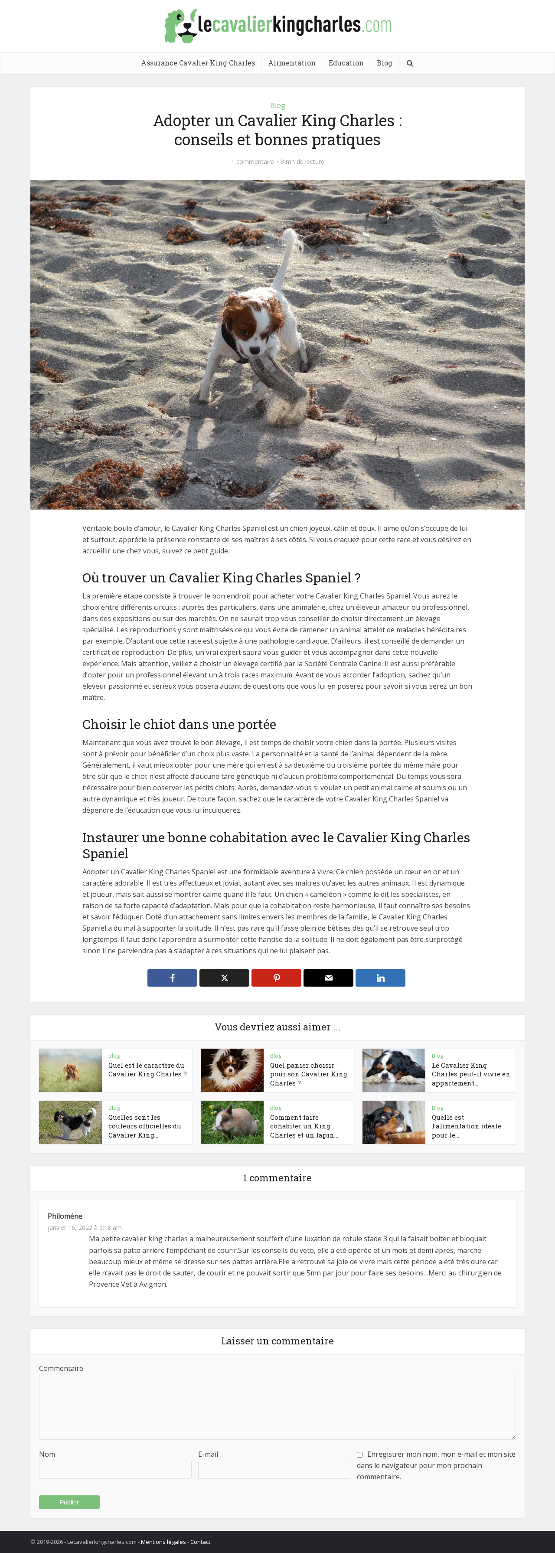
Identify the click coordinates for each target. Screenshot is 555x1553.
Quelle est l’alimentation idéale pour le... (466, 1126)
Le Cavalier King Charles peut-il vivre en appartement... (471, 1074)
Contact (200, 1542)
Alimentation (292, 62)
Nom (47, 1454)
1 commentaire (252, 162)
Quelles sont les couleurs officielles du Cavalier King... (144, 1126)
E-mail (208, 1454)
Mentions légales (163, 1542)
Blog (384, 62)
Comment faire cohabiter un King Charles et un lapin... (304, 1126)
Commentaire (61, 1368)
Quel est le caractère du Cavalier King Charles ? (147, 1069)
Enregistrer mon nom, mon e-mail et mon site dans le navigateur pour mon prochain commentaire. (436, 1465)
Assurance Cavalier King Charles (198, 62)
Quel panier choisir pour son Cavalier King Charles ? (308, 1074)
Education (346, 62)
